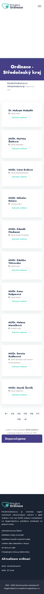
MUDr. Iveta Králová (20, 169)
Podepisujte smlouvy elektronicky (15, 552)
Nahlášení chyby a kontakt (13, 535)
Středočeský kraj (15, 86)
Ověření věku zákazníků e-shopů (15, 543)
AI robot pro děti (8, 547)
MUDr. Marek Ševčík (20, 387)
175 (25, 413)
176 (31, 413)
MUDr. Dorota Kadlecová (16, 355)
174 (18, 413)
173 (12, 413)
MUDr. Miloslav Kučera (17, 199)
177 (37, 413)
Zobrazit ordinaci (19, 117)
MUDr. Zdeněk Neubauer (17, 230)
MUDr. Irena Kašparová (15, 293)
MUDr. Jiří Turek (8, 570)
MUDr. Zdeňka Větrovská (17, 261)
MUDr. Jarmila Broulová (11, 566)
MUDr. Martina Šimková (17, 140)
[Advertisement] (22, 35)
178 (18, 419)
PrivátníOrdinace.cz (17, 83)
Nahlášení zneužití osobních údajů (16, 539)
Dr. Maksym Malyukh (20, 110)
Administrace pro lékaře (12, 531)
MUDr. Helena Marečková (16, 324)
